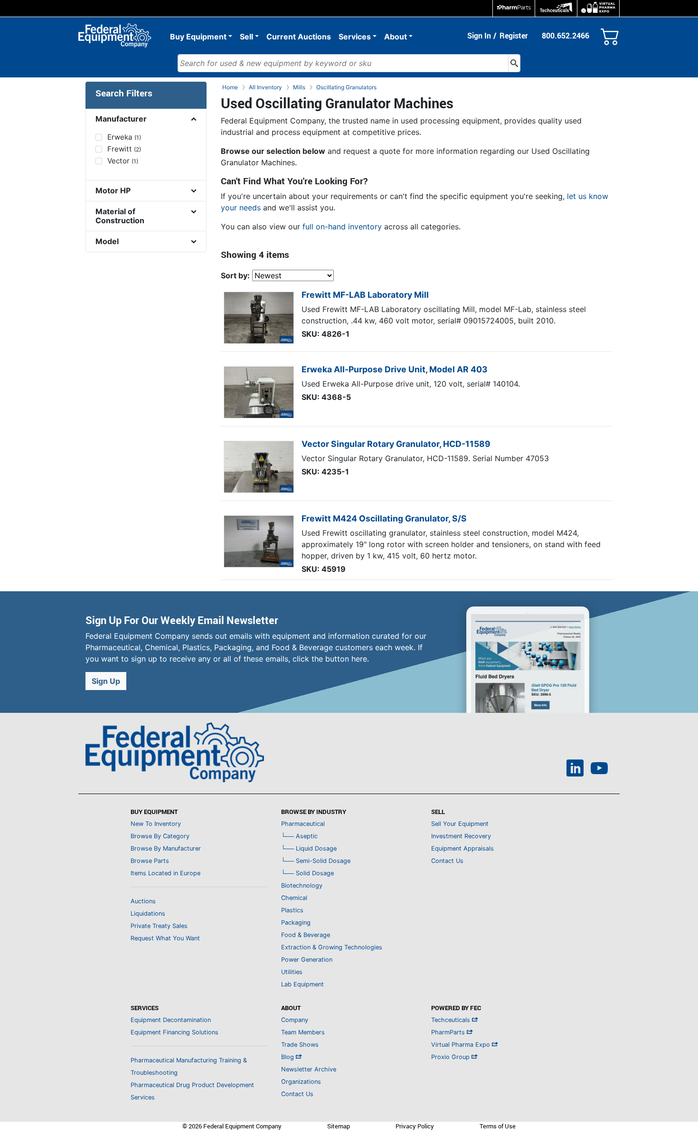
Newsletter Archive (308, 1069)
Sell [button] (246, 36)
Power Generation (306, 959)
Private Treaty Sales (159, 925)
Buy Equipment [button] (198, 36)
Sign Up (106, 681)
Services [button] (355, 36)
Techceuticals (451, 1019)
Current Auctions (298, 36)
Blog (288, 1056)
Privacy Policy (415, 1126)
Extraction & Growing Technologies (331, 947)
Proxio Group (451, 1056)
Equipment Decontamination (171, 1019)
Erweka (124, 137)
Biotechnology (301, 885)
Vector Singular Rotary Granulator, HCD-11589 (396, 444)
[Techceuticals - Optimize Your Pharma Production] (556, 8)
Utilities (291, 971)
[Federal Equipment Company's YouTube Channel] (599, 769)
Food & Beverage (305, 934)
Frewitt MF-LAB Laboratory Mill (365, 295)
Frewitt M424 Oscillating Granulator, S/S (384, 518)
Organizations (301, 1081)
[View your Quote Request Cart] (610, 34)
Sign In (479, 35)
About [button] (395, 36)
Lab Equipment (302, 984)
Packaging (296, 922)
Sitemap (338, 1126)
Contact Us (447, 860)
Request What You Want (165, 938)
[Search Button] (514, 63)
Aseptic (299, 836)
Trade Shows (300, 1044)
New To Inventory (156, 823)
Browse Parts (150, 860)
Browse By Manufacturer (166, 848)
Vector (122, 160)
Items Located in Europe (165, 873)
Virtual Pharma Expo (461, 1044)
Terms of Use (498, 1126)
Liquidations (148, 913)
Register (514, 35)
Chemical (294, 897)
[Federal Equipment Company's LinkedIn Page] (575, 769)
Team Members (303, 1032)
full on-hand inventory (342, 226)
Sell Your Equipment (460, 823)
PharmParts (449, 1032)
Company (294, 1019)
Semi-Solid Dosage (315, 860)
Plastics (292, 910)
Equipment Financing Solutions (174, 1032)
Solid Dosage (307, 873)
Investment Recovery (461, 836)
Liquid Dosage (309, 848)
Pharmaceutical (303, 823)
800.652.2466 (565, 35)
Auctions (143, 901)
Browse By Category (160, 836)
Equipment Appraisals (462, 848)
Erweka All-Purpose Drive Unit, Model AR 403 (395, 369)
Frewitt (124, 148)
